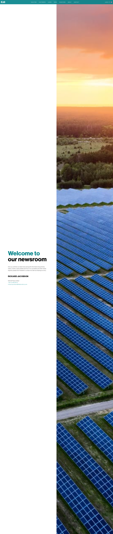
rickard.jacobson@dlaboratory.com (17, 284)
